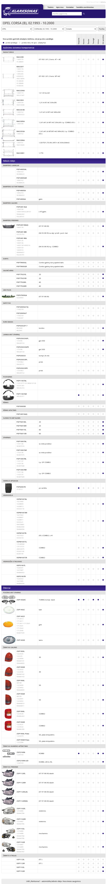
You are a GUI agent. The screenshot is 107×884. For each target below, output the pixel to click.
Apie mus (60, 7)
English (98, 2)
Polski (88, 2)
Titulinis (50, 7)
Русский (92, 2)
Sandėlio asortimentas (85, 7)
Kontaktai (70, 7)
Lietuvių (103, 2)
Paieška (101, 29)
